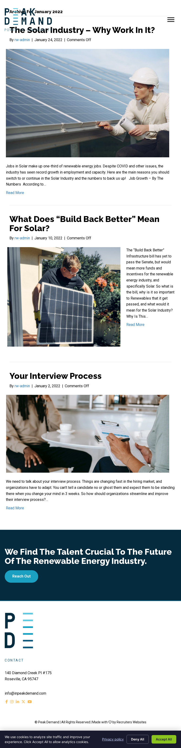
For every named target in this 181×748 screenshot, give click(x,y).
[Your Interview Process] (87, 433)
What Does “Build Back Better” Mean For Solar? (84, 223)
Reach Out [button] (21, 576)
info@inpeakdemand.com (25, 693)
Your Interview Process (55, 376)
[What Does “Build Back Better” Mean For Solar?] (63, 296)
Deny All (137, 739)
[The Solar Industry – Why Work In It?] (87, 103)
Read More (15, 192)
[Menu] (170, 20)
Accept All (164, 739)
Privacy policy (113, 739)
